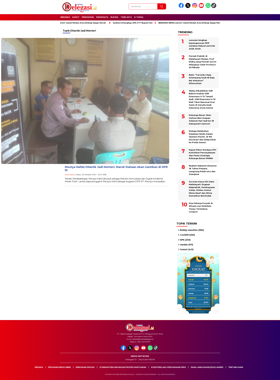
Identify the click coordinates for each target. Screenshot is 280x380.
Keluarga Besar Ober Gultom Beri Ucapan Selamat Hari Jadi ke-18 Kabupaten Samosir (201, 119)
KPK (185, 240)
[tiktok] (214, 7)
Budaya (114, 17)
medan (186, 244)
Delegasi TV (131, 359)
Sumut (75, 17)
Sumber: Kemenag (198, 312)
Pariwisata (102, 17)
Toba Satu (126, 17)
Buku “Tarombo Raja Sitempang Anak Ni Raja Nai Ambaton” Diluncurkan (202, 79)
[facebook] (182, 7)
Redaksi (39, 367)
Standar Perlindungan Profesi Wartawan (122, 367)
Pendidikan (88, 17)
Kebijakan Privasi (85, 367)
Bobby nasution (192, 230)
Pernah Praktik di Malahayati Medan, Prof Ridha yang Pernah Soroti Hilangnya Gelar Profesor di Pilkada (202, 62)
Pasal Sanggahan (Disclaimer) (207, 367)
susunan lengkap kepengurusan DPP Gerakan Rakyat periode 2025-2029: (202, 44)
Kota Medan (70, 174)
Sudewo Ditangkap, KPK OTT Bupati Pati (120, 23)
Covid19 (187, 235)
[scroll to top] (269, 375)
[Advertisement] (235, 72)
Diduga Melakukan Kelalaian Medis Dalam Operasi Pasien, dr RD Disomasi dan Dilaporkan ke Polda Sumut (202, 137)
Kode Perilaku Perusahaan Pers (168, 367)
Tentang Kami (235, 367)
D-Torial (139, 17)
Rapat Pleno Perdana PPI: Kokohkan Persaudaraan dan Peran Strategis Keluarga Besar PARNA (202, 154)
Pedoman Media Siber (59, 367)
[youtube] (202, 7)
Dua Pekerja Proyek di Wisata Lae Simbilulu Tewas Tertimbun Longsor (201, 207)
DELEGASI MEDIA (147, 359)
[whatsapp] (208, 7)
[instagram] (195, 7)
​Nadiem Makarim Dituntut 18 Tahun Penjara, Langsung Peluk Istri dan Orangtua (203, 170)
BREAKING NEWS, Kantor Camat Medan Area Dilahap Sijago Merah (61, 23)
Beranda (65, 17)
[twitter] (188, 7)
